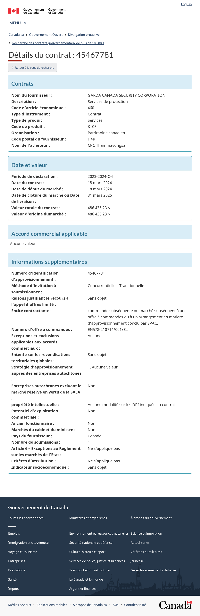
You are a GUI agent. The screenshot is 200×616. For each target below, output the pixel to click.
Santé (12, 579)
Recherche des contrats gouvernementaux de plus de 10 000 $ (58, 43)
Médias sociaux (19, 605)
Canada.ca (16, 34)
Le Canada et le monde (86, 579)
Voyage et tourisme (22, 552)
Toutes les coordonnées (26, 518)
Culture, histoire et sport (87, 552)
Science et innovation (146, 533)
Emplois (14, 533)
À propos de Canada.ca (90, 605)
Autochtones (140, 542)
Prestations (16, 570)
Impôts (13, 588)
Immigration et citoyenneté (28, 542)
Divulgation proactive (84, 34)
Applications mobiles (52, 605)
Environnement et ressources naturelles (99, 533)
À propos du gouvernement (151, 518)
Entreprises (16, 561)
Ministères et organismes (88, 518)
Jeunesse (137, 561)
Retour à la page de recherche (34, 67)
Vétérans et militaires (146, 552)
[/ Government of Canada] (36, 11)
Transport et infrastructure (89, 570)
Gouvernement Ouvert (46, 34)
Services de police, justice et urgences (97, 561)
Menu (19, 22)
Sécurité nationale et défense (90, 542)
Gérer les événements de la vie (153, 570)
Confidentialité (135, 605)
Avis (116, 605)
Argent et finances (82, 588)
